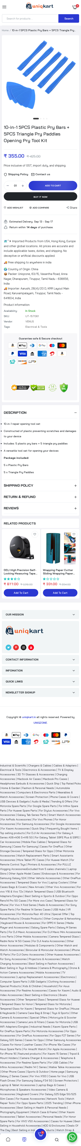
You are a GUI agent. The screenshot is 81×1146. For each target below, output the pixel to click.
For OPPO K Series (53, 923)
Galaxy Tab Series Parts (32, 815)
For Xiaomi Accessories (15, 828)
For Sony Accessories (13, 959)
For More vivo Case (40, 900)
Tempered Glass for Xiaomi (16, 1008)
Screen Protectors (65, 1080)
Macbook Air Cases (29, 779)
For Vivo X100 (38, 1076)
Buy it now (40, 196)
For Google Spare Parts (42, 806)
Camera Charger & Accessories (39, 1058)
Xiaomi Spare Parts (64, 1026)
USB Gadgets (37, 981)
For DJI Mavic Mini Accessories (62, 932)
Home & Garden (10, 788)
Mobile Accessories (48, 972)
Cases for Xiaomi (59, 990)
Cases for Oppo (34, 1040)
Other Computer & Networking (62, 918)
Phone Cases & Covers (64, 797)
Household (50, 986)
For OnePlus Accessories (32, 1035)
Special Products (10, 986)
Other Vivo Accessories (60, 887)
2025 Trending (54, 1103)
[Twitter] (8, 647)
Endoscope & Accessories (58, 873)
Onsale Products (31, 918)
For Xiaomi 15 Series (55, 1053)
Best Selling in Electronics (41, 995)
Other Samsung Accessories (63, 1040)
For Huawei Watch (57, 860)
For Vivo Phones (43, 819)
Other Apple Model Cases (24, 873)
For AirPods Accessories (16, 819)
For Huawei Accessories (30, 1098)
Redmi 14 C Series (36, 1067)
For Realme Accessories (32, 990)
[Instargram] (23, 647)
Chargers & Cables (39, 765)
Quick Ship (53, 783)
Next (74, 564)
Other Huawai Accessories (63, 954)
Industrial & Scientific (13, 765)
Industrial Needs (40, 1026)
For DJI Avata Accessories (48, 941)
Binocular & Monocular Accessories (48, 950)
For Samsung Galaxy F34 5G (34, 1080)
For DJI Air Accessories (41, 833)
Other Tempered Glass (31, 999)
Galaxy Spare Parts (43, 927)
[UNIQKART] (39, 7)
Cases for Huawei (61, 1121)
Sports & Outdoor (38, 1071)
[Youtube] (31, 647)
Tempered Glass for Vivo (32, 882)
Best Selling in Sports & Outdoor (45, 896)
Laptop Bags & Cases (50, 1085)
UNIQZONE (40, 722)
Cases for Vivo (57, 1076)
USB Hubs (59, 909)
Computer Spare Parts (13, 981)
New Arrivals (36, 887)
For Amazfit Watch (35, 1049)
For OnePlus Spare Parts (15, 1031)
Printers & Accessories (42, 864)
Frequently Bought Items (62, 828)
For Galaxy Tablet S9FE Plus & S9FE (57, 837)
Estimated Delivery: (21, 221)
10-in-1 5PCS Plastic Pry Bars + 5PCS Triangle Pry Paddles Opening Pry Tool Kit (36, 133)
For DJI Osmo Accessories (28, 954)
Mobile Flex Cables (34, 842)
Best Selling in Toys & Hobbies (18, 968)
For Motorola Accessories (47, 1031)
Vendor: (8, 321)
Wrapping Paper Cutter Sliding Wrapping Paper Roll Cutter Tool (58, 571)
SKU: (7, 316)
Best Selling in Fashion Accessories (51, 963)
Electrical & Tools (10, 770)
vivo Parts (7, 936)
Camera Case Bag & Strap (34, 1013)
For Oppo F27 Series (62, 1035)
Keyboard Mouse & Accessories (20, 923)
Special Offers (38, 1017)
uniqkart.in (29, 717)
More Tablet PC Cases (30, 860)
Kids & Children (32, 986)
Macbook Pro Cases (55, 779)
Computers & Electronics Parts (36, 792)
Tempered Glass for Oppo (37, 851)
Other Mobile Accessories (31, 936)
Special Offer (60, 914)
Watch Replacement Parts (33, 855)
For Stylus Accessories (53, 810)
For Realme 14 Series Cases (34, 909)
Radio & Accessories (51, 905)
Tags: (7, 326)
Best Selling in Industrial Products (33, 1130)
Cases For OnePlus (51, 846)
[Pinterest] (16, 647)
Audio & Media (40, 801)
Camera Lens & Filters (31, 1022)
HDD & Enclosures (54, 1125)
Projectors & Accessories (44, 959)
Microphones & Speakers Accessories (23, 1089)
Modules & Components (39, 945)
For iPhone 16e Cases (57, 1044)
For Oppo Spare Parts (30, 1103)
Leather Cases (33, 1044)
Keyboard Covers (27, 1094)
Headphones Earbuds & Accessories (22, 783)
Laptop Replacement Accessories (38, 977)
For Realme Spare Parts (31, 1062)
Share (73, 207)
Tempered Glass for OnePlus (51, 1008)
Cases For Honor (11, 1044)
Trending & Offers (61, 801)
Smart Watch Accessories (65, 815)
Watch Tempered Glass (39, 891)
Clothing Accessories (61, 981)
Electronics (68, 977)
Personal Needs (52, 1116)
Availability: (11, 311)
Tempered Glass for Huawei (63, 999)
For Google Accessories (65, 824)
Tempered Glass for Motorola (52, 1004)
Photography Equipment (14, 1112)
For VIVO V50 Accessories (33, 1121)
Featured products (29, 1053)
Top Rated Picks (71, 783)
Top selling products (12, 833)
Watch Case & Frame (44, 1112)
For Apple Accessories (62, 1049)
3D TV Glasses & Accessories (35, 774)
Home (5, 30)
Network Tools (55, 1098)
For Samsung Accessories (33, 824)
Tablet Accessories (29, 1116)
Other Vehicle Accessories (44, 878)
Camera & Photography (53, 968)
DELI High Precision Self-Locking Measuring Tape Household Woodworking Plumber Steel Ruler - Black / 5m (20, 571)
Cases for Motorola (58, 1022)
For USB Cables (58, 1062)
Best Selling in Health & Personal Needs (41, 1107)
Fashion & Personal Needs (38, 788)
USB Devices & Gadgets (15, 801)
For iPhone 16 (8, 1053)
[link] (34, 534)
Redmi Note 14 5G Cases (15, 941)
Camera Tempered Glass (64, 936)
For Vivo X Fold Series (23, 905)
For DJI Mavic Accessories (25, 932)
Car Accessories (10, 842)
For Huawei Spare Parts (23, 810)
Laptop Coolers (58, 882)
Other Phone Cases (13, 1071)
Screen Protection (37, 797)
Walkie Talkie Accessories (64, 1067)
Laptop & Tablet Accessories (17, 1085)
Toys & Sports (60, 1013)
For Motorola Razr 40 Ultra (33, 914)
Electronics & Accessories (39, 770)
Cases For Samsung (25, 846)
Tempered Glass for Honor (17, 1004)
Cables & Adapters (65, 765)
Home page (57, 1071)
